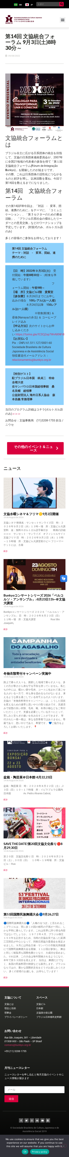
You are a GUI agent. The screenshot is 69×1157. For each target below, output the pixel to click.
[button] (62, 20)
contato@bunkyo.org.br (17, 1045)
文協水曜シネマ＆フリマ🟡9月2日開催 (31, 514)
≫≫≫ (16, 413)
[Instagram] (32, 1120)
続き (6, 551)
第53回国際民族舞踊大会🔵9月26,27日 (31, 914)
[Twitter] (26, 1120)
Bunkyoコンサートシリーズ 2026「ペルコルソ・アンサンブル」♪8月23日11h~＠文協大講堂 (34, 599)
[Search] (61, 4)
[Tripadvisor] (37, 1120)
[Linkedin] (48, 1120)
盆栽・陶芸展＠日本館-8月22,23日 (28, 777)
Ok (25, 1151)
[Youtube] (42, 1120)
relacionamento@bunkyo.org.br (31, 360)
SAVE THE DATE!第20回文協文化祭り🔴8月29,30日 (33, 846)
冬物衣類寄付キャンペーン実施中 (27, 673)
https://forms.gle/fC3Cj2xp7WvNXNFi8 (40, 334)
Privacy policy (39, 1151)
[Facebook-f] (21, 1120)
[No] (63, 1145)
